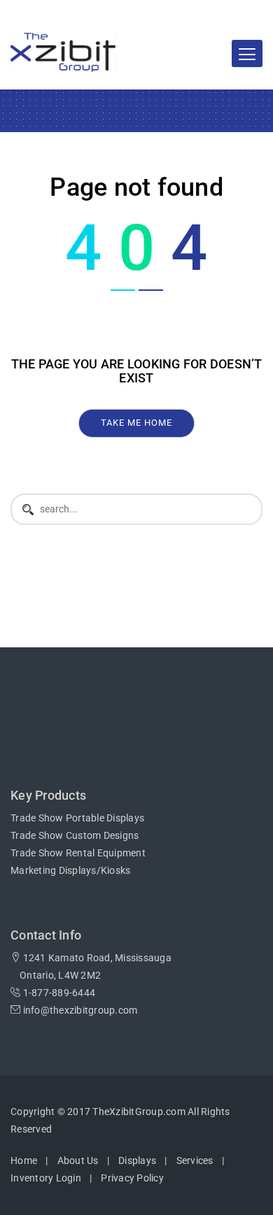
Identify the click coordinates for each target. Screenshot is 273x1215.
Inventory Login (45, 1178)
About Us (78, 1160)
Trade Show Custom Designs (74, 835)
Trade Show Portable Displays (77, 818)
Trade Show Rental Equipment (78, 852)
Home (23, 1160)
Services (195, 1160)
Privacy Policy (132, 1178)
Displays (137, 1160)
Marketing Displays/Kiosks (70, 870)
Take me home (136, 422)
